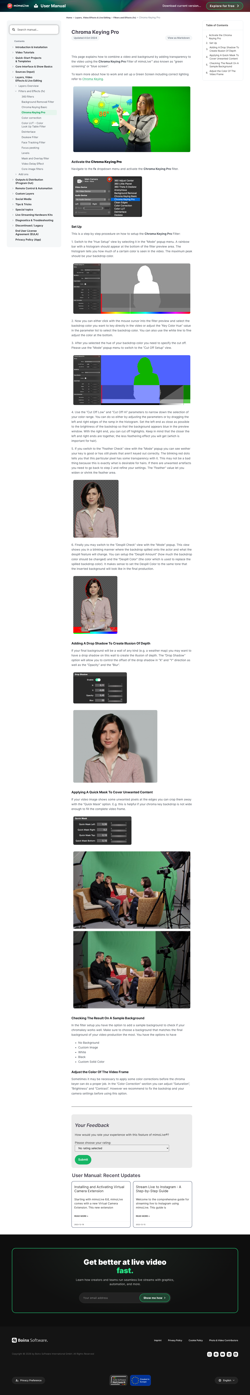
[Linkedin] (229, 1354)
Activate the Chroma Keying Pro (220, 37)
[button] (28, 1380)
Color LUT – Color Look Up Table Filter (34, 124)
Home (69, 17)
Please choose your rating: (93, 1142)
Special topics (24, 209)
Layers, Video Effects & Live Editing (28, 79)
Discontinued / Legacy (29, 225)
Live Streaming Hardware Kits (34, 214)
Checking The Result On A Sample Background (224, 65)
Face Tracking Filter (33, 142)
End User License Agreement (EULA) (27, 232)
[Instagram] (209, 1354)
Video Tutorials (24, 52)
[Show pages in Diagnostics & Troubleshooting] (13, 220)
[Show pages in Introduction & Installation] (13, 47)
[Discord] (235, 1354)
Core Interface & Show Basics (33, 66)
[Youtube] (222, 1354)
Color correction (31, 117)
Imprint (158, 1340)
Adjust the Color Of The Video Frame (223, 72)
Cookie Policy (196, 1340)
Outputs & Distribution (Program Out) (29, 181)
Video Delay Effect (33, 163)
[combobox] (34, 29)
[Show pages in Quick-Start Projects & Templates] (13, 58)
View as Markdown (179, 37)
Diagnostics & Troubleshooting (34, 220)
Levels (25, 153)
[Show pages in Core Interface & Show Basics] (13, 66)
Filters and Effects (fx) (32, 91)
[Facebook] (216, 1354)
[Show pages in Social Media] (13, 199)
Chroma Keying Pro (33, 112)
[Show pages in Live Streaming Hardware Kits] (13, 215)
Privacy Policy (175, 1340)
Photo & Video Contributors (223, 1340)
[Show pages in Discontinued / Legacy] (13, 225)
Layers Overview (29, 85)
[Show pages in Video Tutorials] (13, 52)
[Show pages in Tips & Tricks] (13, 204)
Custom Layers (24, 193)
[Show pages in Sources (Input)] (13, 72)
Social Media (23, 199)
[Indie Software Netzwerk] (118, 1380)
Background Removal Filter (38, 101)
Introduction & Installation (31, 47)
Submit (83, 1159)
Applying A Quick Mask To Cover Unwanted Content (224, 57)
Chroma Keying (92, 79)
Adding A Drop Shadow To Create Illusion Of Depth (224, 49)
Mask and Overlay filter (35, 158)
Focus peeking (30, 147)
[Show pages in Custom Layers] (13, 193)
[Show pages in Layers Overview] (16, 86)
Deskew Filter (30, 137)
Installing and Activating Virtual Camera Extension (99, 1189)
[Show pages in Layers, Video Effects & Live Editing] (13, 77)
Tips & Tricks (23, 204)
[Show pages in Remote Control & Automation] (13, 188)
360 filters (28, 96)
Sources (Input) (25, 71)
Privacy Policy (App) (28, 239)
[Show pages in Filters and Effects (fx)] (16, 91)
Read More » (81, 1216)
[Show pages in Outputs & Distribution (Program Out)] (13, 180)
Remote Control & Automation (33, 188)
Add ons (23, 174)
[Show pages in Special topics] (13, 209)
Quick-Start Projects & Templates (28, 59)
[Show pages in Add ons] (16, 174)
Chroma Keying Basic (34, 107)
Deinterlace (29, 131)
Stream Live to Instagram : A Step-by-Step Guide (158, 1189)
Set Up (213, 42)
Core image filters (32, 169)
